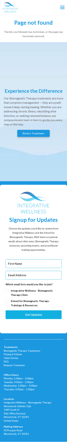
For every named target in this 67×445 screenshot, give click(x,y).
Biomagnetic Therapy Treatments (22, 350)
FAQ (6, 361)
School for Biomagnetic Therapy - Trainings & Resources (30, 303)
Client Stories (11, 358)
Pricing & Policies (13, 354)
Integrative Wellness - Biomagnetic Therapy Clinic (32, 292)
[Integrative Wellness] (10, 7)
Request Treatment (14, 365)
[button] (62, 7)
